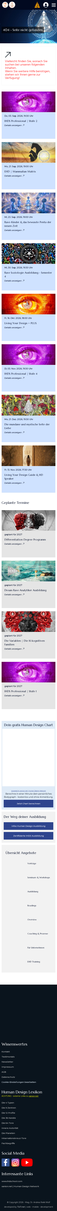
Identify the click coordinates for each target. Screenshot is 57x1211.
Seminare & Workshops (38, 877)
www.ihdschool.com (12, 1181)
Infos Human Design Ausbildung (28, 826)
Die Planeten (8, 1133)
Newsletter (7, 1062)
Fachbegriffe (8, 1143)
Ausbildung (32, 891)
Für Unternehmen (35, 947)
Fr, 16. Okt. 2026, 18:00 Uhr (18, 318)
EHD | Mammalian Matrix (20, 171)
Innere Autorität (10, 1128)
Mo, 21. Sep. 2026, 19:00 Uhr (18, 166)
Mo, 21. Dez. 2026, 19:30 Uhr (18, 419)
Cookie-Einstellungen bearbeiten (19, 1082)
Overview (32, 919)
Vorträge (31, 863)
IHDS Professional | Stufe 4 (20, 373)
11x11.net (21, 1207)
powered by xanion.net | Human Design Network (28, 791)
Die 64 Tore (8, 1123)
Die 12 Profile (8, 1113)
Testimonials (8, 1056)
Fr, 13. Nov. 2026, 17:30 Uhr (18, 470)
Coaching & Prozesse (37, 933)
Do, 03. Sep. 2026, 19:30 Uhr (18, 116)
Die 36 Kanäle (9, 1118)
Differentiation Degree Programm (25, 539)
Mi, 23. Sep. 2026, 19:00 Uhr (18, 217)
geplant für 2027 (13, 535)
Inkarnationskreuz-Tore (14, 1138)
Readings (31, 905)
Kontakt (6, 1051)
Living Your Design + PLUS (20, 323)
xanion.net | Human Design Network (20, 1186)
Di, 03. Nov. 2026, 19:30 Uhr (18, 369)
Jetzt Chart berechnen (28, 803)
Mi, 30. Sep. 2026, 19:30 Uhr (18, 268)
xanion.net (33, 1096)
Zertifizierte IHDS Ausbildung (28, 836)
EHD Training (33, 961)
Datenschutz (8, 1077)
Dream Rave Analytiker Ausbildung (25, 590)
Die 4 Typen (8, 1102)
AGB (4, 1072)
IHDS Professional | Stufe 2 (20, 121)
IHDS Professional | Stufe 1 (20, 691)
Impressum (8, 1067)
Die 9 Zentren (9, 1107)
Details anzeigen (13, 125)
